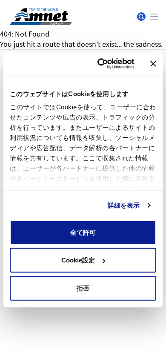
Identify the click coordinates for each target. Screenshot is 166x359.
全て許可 (83, 232)
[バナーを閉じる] (153, 64)
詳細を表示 (124, 205)
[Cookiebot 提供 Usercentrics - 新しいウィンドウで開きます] (101, 63)
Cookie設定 (78, 260)
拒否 (83, 287)
